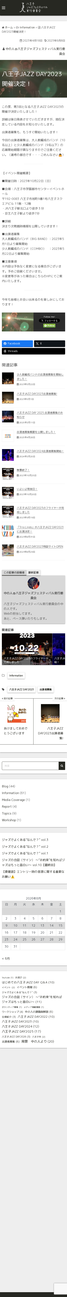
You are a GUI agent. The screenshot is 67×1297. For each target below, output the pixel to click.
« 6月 (6, 958)
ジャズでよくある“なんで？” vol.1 (25, 853)
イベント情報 (27, 987)
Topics (6, 813)
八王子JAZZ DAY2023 (21, 689)
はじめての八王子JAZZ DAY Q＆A (28, 982)
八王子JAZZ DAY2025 (21, 1031)
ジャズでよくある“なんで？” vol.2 (25, 847)
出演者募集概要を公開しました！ (36, 432)
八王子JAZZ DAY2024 (20, 1026)
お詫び (20, 977)
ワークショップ (12, 1011)
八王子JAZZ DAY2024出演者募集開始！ (40, 451)
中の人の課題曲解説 (39, 1012)
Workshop (9, 820)
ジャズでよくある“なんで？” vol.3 (25, 840)
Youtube (7, 977)
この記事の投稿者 (14, 572)
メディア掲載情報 (34, 1007)
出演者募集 (46, 689)
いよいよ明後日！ (27, 489)
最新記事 (33, 572)
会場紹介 (9, 1016)
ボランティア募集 (12, 1007)
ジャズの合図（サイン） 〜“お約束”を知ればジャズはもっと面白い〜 (32, 999)
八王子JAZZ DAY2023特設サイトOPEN (40, 546)
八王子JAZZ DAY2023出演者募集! (37, 393)
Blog (5, 786)
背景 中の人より (37, 1041)
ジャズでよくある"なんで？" (19, 992)
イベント (8, 987)
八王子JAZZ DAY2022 (36, 1017)
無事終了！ (23, 470)
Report (7, 806)
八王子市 (38, 1036)
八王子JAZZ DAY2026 (16, 1036)
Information (16, 675)
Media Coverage (13, 800)
